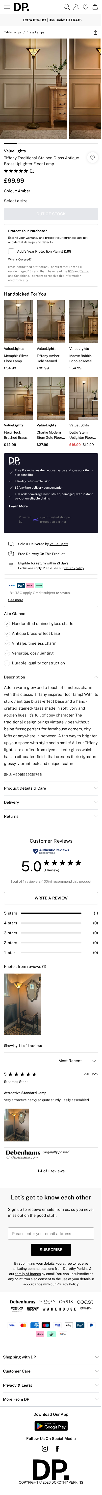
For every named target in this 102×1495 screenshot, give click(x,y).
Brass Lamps (35, 32)
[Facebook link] (57, 1449)
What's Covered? (19, 259)
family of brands (28, 1274)
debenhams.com (24, 1157)
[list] (51, 91)
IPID (71, 271)
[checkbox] (51, 251)
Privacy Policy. (67, 1284)
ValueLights (15, 151)
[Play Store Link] (51, 1426)
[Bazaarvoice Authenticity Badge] (51, 851)
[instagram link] (45, 1449)
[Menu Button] (7, 7)
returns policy (74, 568)
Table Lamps (13, 32)
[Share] (95, 32)
